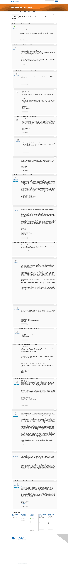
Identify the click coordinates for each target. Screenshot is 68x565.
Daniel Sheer (16, 262)
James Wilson (17, 93)
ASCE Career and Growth (15, 548)
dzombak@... (23, 402)
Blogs (28, 11)
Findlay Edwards (15, 49)
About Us (13, 558)
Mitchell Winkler (15, 28)
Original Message (24, 84)
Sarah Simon (16, 210)
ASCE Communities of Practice (15, 549)
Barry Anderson (16, 161)
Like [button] (54, 23)
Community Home (13, 11)
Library (23, 11)
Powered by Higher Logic (45, 563)
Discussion (19, 11)
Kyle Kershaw (32, 518)
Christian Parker (51, 516)
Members (33, 11)
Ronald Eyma (16, 414)
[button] (28, 1)
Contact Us (13, 555)
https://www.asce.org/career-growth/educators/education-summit (31, 486)
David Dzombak (15, 179)
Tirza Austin (14, 516)
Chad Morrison (16, 349)
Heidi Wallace (41, 516)
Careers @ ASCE (14, 547)
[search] (45, 1)
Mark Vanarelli (16, 309)
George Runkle (16, 75)
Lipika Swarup (23, 518)
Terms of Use (13, 559)
